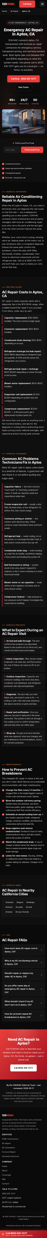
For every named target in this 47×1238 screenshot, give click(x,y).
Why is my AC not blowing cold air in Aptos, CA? (21, 962)
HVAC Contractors (10, 1139)
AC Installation (8, 1148)
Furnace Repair (9, 1152)
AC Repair (14, 11)
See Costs (23, 87)
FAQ (3, 1179)
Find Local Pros (32, 150)
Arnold (29, 907)
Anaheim (9, 902)
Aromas (9, 912)
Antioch (9, 907)
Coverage (6, 1175)
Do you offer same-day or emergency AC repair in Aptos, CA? (20, 989)
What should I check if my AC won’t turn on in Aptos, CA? (19, 1003)
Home (4, 11)
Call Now (27, 4)
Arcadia (19, 907)
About (4, 1170)
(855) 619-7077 (8, 1194)
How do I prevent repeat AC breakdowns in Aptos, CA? (18, 1015)
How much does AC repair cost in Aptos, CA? (21, 950)
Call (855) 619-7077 (23, 1068)
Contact (5, 1184)
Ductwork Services (10, 1156)
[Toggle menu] (42, 4)
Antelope (30, 902)
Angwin (20, 902)
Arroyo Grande (22, 912)
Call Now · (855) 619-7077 (23, 79)
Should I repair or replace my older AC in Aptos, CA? (19, 975)
